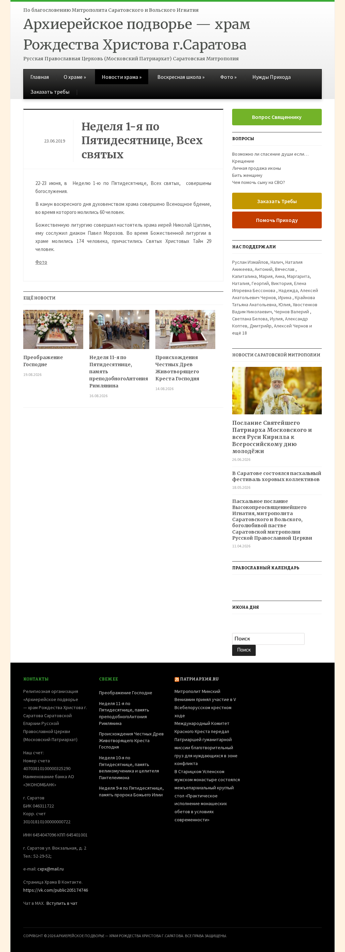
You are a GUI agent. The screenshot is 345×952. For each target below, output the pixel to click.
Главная (39, 76)
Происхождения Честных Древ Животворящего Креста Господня (177, 368)
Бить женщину (247, 175)
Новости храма (122, 76)
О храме (75, 76)
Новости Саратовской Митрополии (276, 355)
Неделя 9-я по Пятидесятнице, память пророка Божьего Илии (131, 791)
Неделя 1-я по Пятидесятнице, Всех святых (142, 140)
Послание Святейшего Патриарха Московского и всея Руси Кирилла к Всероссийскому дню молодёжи (272, 436)
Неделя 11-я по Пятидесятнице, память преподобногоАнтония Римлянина (118, 371)
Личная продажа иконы (256, 168)
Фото (228, 76)
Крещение (243, 161)
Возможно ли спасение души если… (270, 154)
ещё (239, 333)
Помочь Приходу (277, 220)
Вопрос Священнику (277, 117)
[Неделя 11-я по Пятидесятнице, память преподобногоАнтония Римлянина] (119, 332)
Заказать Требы (277, 201)
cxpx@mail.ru (50, 869)
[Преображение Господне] (53, 332)
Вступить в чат (61, 903)
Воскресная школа (181, 76)
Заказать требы (49, 91)
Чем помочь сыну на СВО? (258, 182)
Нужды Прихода (271, 76)
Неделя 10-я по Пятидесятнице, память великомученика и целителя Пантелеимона (129, 768)
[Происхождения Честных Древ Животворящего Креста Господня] (185, 332)
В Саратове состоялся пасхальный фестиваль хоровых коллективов (276, 476)
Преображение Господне (43, 361)
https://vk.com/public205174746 (55, 890)
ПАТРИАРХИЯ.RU (199, 679)
